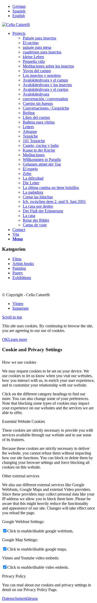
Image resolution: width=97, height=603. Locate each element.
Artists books (23, 263)
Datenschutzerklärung (20, 598)
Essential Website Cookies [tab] (23, 421)
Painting (19, 268)
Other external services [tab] (20, 476)
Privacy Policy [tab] (14, 576)
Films (16, 259)
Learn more (17, 339)
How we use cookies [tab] (19, 362)
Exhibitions (21, 277)
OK (5, 339)
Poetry (17, 273)
